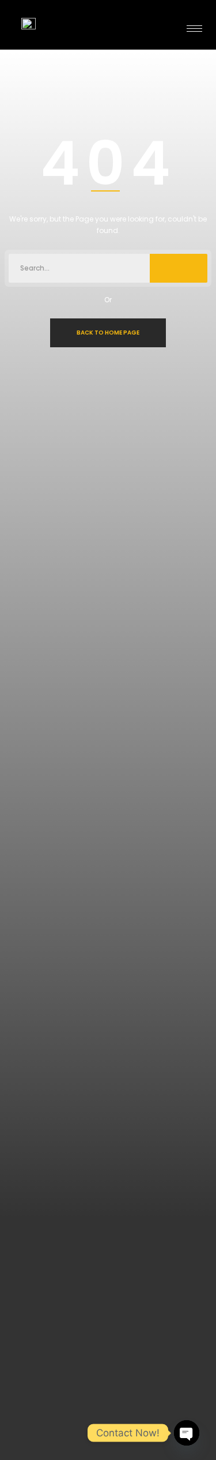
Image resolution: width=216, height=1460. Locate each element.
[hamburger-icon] (194, 28)
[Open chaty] (186, 1433)
